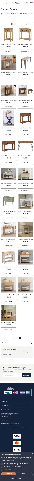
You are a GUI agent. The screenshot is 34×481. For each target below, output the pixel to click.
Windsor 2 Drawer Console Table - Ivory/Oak (25, 267)
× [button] (32, 453)
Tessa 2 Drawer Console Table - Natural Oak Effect (8, 239)
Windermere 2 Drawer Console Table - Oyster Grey (8, 267)
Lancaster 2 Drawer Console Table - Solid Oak (8, 72)
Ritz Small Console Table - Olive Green (8, 211)
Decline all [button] (25, 474)
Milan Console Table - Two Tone (25, 72)
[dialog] (17, 466)
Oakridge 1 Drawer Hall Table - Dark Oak (25, 128)
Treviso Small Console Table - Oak (25, 239)
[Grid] (12, 24)
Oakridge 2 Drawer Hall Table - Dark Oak (8, 155)
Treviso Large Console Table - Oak (8, 322)
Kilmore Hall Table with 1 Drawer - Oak (8, 44)
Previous (14, 338)
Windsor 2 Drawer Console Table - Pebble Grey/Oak (25, 294)
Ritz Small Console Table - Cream (25, 183)
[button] (17, 478)
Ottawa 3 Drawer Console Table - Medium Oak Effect (25, 155)
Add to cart (9, 51)
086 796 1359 (6, 355)
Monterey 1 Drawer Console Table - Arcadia (8, 100)
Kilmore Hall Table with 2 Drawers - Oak (25, 44)
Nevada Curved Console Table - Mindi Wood (8, 128)
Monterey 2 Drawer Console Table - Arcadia (25, 100)
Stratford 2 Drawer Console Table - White (25, 211)
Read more (11, 460)
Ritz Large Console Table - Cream (8, 183)
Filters (6, 24)
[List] (15, 24)
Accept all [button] (9, 474)
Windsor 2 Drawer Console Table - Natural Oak (8, 294)
